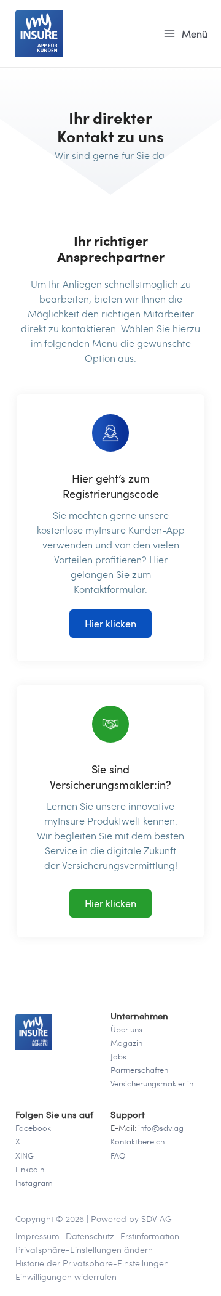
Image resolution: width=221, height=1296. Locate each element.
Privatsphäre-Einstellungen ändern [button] (84, 1249)
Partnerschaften (139, 1069)
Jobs (118, 1056)
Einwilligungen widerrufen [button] (66, 1276)
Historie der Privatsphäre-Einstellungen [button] (92, 1263)
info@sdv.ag (161, 1127)
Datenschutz (90, 1236)
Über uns (126, 1029)
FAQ (117, 1155)
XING (24, 1155)
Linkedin (29, 1169)
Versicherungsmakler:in (151, 1083)
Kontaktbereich (137, 1141)
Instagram (34, 1182)
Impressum (37, 1236)
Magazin (126, 1042)
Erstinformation (149, 1236)
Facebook (33, 1127)
